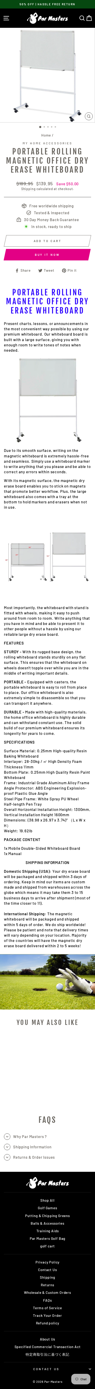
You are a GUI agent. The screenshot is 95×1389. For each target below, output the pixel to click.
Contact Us (47, 1270)
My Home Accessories (47, 143)
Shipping (28, 189)
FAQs (47, 1300)
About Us (47, 1339)
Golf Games (47, 1208)
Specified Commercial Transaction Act (48, 1347)
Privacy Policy (48, 1262)
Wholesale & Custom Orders (47, 1292)
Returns (47, 1285)
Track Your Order (47, 1315)
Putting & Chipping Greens (47, 1216)
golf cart (47, 1246)
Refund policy (47, 1323)
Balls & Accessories (47, 1223)
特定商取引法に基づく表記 (47, 1354)
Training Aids (47, 1231)
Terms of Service (47, 1308)
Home (46, 135)
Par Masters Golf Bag (47, 1238)
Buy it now (47, 255)
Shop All (47, 1200)
